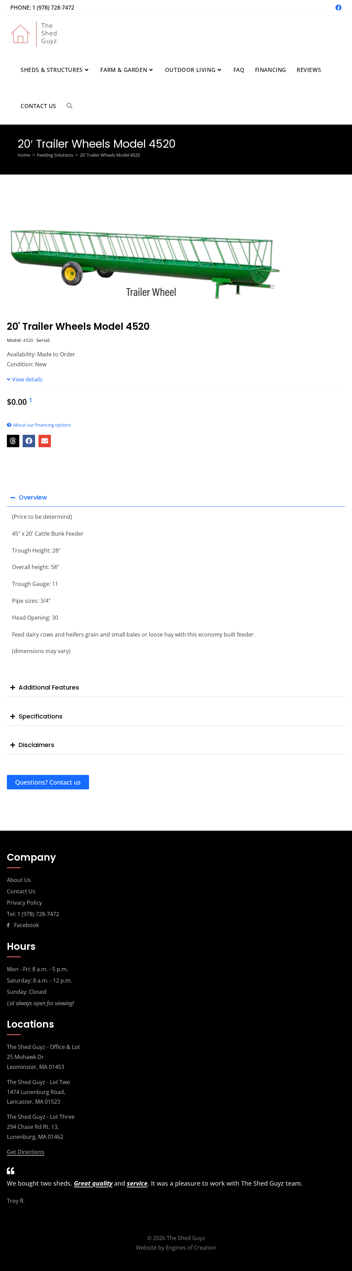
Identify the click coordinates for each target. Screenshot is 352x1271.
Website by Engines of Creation (176, 1247)
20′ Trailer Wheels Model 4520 (110, 155)
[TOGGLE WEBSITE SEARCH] (69, 106)
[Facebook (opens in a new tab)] (337, 7)
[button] (13, 441)
